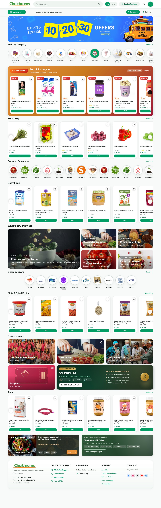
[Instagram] (133, 475)
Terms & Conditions (109, 473)
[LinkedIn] (146, 475)
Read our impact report (93, 452)
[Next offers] (150, 92)
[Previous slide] (11, 29)
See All (148, 44)
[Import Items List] (98, 4)
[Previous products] (11, 137)
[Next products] (150, 137)
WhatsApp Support (61, 470)
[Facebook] (128, 475)
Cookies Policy (107, 480)
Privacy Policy (107, 477)
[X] (137, 475)
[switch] (111, 4)
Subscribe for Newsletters (86, 470)
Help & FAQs (58, 481)
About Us (104, 470)
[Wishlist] (143, 4)
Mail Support (59, 477)
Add (22, 111)
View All (148, 293)
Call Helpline (59, 473)
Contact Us (105, 484)
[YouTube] (142, 475)
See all (146, 71)
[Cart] (150, 4)
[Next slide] (150, 29)
